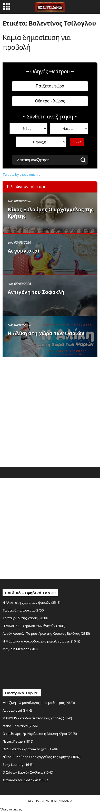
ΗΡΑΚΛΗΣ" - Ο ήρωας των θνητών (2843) (34, 625)
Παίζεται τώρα (50, 86)
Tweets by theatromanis (21, 174)
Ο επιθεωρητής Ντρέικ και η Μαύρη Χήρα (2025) (40, 733)
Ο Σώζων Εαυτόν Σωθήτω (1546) (28, 772)
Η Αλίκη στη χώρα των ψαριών (46, 333)
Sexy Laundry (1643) (18, 764)
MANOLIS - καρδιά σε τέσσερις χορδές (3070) (37, 718)
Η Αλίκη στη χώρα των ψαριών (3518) (32, 602)
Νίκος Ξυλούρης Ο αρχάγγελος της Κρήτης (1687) (42, 756)
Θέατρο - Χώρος (50, 101)
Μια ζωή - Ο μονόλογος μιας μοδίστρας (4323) (39, 702)
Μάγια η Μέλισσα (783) (20, 649)
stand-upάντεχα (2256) (20, 725)
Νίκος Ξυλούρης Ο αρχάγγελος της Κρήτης (51, 212)
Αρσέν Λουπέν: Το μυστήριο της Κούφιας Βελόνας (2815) (46, 633)
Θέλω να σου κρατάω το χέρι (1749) (30, 749)
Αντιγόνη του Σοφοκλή (36, 292)
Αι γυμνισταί (23, 250)
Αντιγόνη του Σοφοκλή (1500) (25, 780)
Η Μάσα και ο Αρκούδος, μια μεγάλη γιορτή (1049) (41, 641)
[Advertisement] (50, 410)
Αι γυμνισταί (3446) (17, 710)
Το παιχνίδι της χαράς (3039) (25, 618)
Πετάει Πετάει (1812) (18, 741)
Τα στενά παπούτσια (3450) (24, 610)
